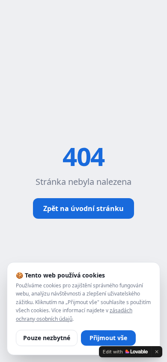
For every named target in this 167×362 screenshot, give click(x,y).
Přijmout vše (108, 338)
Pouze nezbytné (46, 338)
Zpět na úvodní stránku (83, 208)
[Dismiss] (157, 352)
